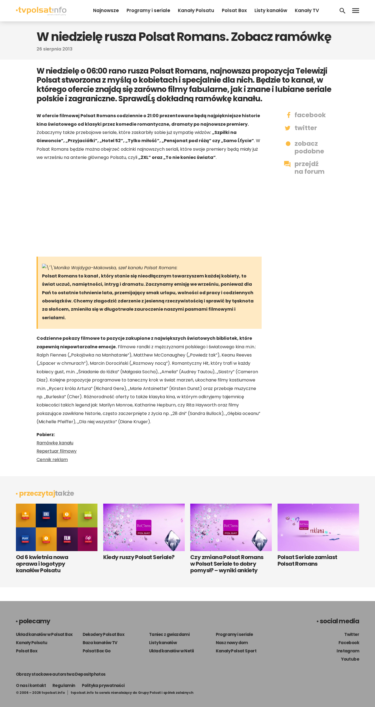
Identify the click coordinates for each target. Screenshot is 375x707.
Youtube (350, 659)
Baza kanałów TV (100, 643)
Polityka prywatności (103, 685)
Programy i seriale (148, 10)
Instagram (348, 651)
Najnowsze (106, 10)
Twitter (351, 634)
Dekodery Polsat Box (104, 634)
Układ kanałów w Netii (171, 651)
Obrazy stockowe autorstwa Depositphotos (61, 674)
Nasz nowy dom (232, 643)
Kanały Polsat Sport (236, 651)
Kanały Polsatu (196, 10)
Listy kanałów (270, 10)
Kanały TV (307, 10)
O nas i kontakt (31, 685)
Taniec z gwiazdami (169, 634)
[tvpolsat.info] (41, 14)
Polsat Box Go (97, 651)
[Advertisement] (149, 208)
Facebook (348, 643)
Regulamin (63, 685)
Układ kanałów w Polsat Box (44, 634)
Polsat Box (234, 10)
